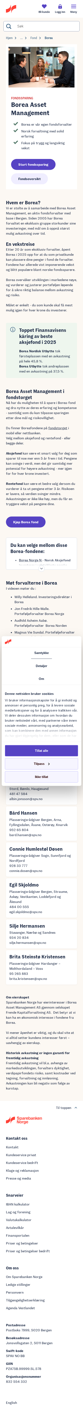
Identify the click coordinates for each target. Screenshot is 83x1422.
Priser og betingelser (22, 1243)
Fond (33, 38)
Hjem (9, 38)
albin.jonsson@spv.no (26, 799)
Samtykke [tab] (41, 653)
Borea (49, 38)
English (11, 1402)
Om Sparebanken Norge (24, 1277)
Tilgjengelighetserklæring (25, 1300)
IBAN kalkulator (18, 1204)
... (21, 38)
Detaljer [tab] (41, 665)
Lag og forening (18, 1212)
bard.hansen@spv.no (25, 835)
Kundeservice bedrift (22, 1163)
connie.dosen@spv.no (25, 871)
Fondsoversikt (29, 179)
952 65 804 (19, 830)
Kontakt (12, 1147)
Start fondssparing (33, 164)
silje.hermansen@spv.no (27, 942)
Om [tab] (41, 679)
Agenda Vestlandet (20, 1308)
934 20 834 (19, 937)
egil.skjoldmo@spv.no (25, 912)
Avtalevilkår (15, 1228)
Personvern (15, 1292)
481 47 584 (18, 794)
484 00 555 (19, 907)
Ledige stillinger (18, 1284)
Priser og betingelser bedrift (28, 1251)
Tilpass (39, 763)
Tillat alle (41, 750)
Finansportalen (17, 1235)
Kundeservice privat (21, 1155)
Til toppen (63, 1108)
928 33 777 (18, 866)
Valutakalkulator (18, 1220)
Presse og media (18, 1178)
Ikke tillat (41, 776)
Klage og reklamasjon (22, 1170)
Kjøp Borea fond (25, 522)
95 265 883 (18, 973)
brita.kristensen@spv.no (28, 979)
